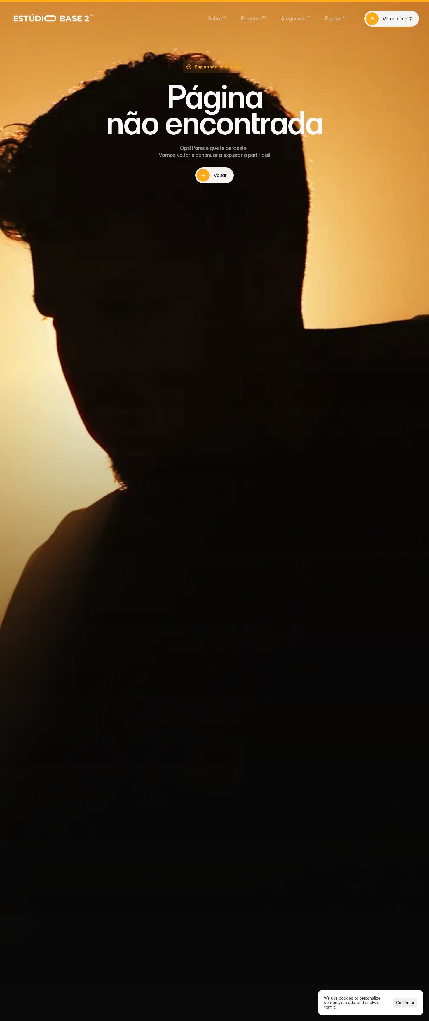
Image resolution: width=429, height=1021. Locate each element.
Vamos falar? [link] (397, 19)
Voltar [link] (220, 175)
